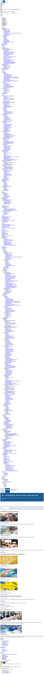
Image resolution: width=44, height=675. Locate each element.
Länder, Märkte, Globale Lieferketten (11, 383)
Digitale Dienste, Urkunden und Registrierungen (8, 102)
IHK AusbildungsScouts (7, 31)
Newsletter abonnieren (5, 650)
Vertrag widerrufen (2, 646)
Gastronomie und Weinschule (8, 57)
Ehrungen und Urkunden (9, 329)
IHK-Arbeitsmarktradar (7, 456)
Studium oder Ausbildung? (4, 594)
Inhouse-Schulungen (5, 64)
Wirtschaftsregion (4, 454)
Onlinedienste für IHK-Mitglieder (8, 106)
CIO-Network (6, 109)
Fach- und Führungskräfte (5, 206)
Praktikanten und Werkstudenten (6, 211)
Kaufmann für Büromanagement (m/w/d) (9, 209)
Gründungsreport (8, 352)
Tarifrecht (5, 176)
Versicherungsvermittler (7, 147)
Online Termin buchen (7, 107)
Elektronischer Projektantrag (7, 74)
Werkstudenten (8, 437)
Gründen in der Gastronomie (9, 349)
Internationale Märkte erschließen (10, 367)
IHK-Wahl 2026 (4, 24)
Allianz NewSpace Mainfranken (8, 239)
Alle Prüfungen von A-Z (7, 84)
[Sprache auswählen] (1, 10)
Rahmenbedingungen (8, 264)
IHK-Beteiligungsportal (9, 420)
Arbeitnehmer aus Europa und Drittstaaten (9, 135)
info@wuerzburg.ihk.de (5, 642)
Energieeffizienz (6, 116)
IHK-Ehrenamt (4, 192)
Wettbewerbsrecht (6, 173)
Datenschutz (5, 110)
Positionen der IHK (6, 196)
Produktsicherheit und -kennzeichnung (9, 389)
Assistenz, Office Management (8, 49)
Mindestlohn (5, 178)
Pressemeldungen (4, 247)
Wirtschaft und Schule (7, 137)
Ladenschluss (4, 236)
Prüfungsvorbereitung (7, 78)
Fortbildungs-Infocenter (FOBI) (8, 87)
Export (5, 153)
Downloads (3, 651)
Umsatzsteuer (5, 183)
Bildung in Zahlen (6, 267)
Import (5, 155)
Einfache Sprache (4, 658)
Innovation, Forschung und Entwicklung (9, 142)
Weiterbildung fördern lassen (6, 65)
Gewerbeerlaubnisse (5, 144)
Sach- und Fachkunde (5, 88)
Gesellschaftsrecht (6, 171)
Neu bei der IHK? (4, 219)
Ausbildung (3, 72)
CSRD (6, 324)
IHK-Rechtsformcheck (7, 128)
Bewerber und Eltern (5, 43)
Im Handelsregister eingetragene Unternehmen (8, 220)
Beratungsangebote (3, 525)
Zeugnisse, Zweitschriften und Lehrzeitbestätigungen (11, 80)
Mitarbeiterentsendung (7, 158)
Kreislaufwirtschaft (6, 189)
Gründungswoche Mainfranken (8, 127)
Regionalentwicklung (7, 459)
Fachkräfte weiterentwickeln (7, 134)
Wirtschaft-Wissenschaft (7, 462)
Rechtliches (5, 42)
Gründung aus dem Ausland (7, 125)
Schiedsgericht (7, 400)
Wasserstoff (5, 120)
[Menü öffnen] (1, 14)
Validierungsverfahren (7, 79)
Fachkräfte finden (8, 357)
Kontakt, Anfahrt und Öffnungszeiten (8, 424)
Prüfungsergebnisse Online (7, 76)
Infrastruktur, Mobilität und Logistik (7, 235)
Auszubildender (4, 36)
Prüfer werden (4, 93)
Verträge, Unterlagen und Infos (4, 581)
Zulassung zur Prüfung (7, 81)
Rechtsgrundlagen (4, 198)
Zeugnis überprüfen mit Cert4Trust (10, 304)
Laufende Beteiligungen (3, 624)
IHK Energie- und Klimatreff (8, 242)
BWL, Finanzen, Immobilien (8, 53)
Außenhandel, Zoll (6, 51)
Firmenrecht (5, 172)
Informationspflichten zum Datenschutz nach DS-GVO (9, 654)
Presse (3, 471)
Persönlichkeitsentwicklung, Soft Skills (9, 60)
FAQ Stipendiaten (6, 67)
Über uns (3, 21)
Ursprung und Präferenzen (9, 380)
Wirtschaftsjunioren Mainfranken (8, 244)
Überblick (3, 27)
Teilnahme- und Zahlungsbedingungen (9, 86)
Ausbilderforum (8, 464)
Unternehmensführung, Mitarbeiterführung (9, 62)
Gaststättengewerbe (6, 90)
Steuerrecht (3, 181)
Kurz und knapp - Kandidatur (6, 226)
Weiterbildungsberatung (5, 68)
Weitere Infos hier (2, 600)
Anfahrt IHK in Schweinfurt (7, 202)
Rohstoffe (5, 188)
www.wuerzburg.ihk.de (5, 672)
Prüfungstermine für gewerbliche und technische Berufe (13, 301)
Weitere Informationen (3, 538)
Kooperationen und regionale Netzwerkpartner (12, 470)
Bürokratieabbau (6, 195)
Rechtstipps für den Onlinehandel (8, 112)
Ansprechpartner (8, 298)
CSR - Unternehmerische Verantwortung (9, 320)
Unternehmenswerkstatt (7, 130)
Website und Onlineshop (9, 336)
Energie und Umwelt (6, 140)
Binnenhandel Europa (7, 157)
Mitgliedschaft (4, 23)
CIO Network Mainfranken (9, 467)
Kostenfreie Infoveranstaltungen (8, 113)
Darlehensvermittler (6, 146)
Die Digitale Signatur (7, 103)
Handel (3, 231)
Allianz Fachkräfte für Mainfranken (8, 240)
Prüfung (5, 268)
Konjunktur (3, 230)
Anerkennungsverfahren (9, 360)
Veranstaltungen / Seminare (9, 377)
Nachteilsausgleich (4, 92)
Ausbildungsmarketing (7, 30)
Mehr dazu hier (2, 638)
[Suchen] (15, 12)
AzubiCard (7, 261)
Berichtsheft (5, 38)
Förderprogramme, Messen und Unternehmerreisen (11, 159)
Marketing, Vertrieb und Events (8, 58)
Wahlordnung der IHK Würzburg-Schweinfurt (10, 453)
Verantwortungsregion (7, 100)
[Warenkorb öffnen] (1, 6)
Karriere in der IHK (4, 22)
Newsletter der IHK (6, 105)
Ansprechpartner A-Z (7, 203)
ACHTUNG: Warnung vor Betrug (6, 216)
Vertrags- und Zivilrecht (9, 397)
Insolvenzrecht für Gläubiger (8, 175)
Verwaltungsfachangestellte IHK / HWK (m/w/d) (10, 210)
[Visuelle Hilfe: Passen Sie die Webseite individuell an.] (1, 8)
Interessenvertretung (5, 193)
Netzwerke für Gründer (7, 243)
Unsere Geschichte (6, 423)
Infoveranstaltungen (3, 552)
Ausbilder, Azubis (6, 50)
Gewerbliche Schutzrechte (5, 150)
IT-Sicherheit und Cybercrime (8, 111)
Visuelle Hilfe (4, 657)
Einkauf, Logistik (6, 55)
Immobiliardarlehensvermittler (8, 145)
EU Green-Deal (6, 117)
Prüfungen (3, 19)
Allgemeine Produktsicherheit (8, 166)
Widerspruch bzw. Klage (9, 428)
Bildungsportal (4, 28)
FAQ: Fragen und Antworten (8, 75)
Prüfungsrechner (4, 45)
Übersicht (5, 212)
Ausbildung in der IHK (5, 207)
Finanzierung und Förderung (8, 124)
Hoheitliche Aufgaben (5, 197)
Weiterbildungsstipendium (7, 66)
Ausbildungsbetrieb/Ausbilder (6, 29)
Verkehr (5, 91)
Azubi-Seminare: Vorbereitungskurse (9, 63)
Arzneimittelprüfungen (7, 89)
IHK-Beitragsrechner (5, 218)
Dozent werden (4, 69)
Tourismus (3, 234)
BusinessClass (6, 241)
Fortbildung (3, 82)
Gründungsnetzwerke (7, 126)
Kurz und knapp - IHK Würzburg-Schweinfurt (10, 450)
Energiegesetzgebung (8, 341)
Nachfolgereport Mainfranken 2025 (8, 162)
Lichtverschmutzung (6, 101)
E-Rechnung (7, 328)
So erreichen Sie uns (8, 425)
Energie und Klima (4, 114)
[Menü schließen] (1, 16)
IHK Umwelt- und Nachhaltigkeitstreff (9, 99)
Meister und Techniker (7, 59)
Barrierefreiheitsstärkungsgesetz (8, 170)
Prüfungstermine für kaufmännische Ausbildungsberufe (11, 77)
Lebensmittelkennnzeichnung (9, 392)
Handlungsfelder (6, 97)
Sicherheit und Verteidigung (6, 179)
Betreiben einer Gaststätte (7, 148)
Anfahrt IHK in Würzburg (7, 201)
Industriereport (4, 232)
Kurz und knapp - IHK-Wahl (6, 224)
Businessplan (5, 123)
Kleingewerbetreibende (5, 221)
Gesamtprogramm (4, 47)
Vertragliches (7, 257)
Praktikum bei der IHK (7, 213)
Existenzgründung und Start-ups (8, 346)
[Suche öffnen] (1, 12)
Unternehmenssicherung (5, 190)
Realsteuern (5, 184)
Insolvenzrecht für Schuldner (8, 174)
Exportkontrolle (6, 154)
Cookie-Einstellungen (5, 656)
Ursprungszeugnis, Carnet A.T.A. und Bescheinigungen (11, 156)
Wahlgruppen (4, 227)
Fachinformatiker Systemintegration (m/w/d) (10, 208)
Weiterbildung (4, 270)
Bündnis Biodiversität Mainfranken (8, 98)
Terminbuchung (6, 129)
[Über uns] (1, 665)
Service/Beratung (4, 20)
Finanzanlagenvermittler (9, 372)
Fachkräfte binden (6, 133)
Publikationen (4, 248)
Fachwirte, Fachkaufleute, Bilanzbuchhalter (10, 56)
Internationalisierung (5, 151)
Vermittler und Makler (8, 316)
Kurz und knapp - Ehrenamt (6, 225)
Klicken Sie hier (2, 568)
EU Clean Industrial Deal (7, 118)
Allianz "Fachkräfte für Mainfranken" (9, 136)
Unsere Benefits (4, 214)
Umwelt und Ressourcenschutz (6, 186)
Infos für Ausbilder (6, 32)
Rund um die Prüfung (8, 309)
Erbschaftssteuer (6, 185)
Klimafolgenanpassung (7, 119)
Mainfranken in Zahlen (5, 233)
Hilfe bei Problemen (6, 40)
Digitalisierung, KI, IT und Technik (8, 54)
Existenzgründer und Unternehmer (8, 141)
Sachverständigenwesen (7, 403)
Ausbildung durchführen (7, 34)
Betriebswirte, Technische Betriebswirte (9, 52)
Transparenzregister (6, 177)
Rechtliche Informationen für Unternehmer (9, 393)
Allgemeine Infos (6, 83)
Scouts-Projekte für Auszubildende (8, 41)
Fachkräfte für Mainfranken (5, 131)
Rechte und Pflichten (6, 35)
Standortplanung (4, 180)
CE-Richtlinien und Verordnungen (8, 167)
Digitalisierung (4, 108)
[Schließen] (0, 674)
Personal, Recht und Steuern (9, 285)
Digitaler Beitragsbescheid (5, 217)
